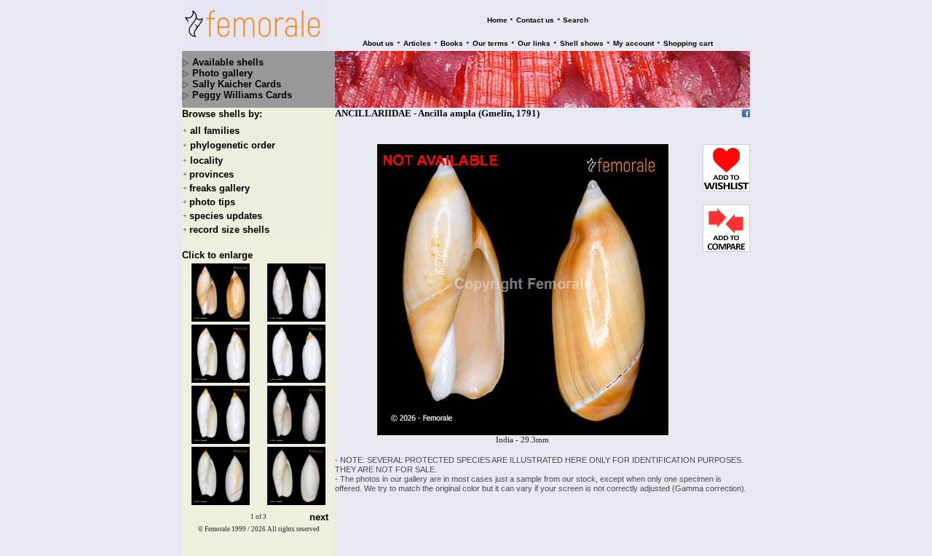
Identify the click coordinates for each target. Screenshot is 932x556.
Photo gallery (222, 73)
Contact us (535, 20)
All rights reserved (293, 529)
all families (215, 130)
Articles (417, 43)
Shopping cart (688, 43)
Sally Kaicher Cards (236, 84)
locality (206, 160)
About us (378, 43)
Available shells (228, 62)
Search (575, 20)
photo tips (212, 201)
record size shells (229, 229)
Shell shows (582, 43)
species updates (225, 215)
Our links (534, 43)
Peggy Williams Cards (242, 95)
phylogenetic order (232, 145)
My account (633, 43)
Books (452, 43)
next (318, 517)
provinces (211, 174)
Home (497, 20)
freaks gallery (219, 188)
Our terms (490, 43)
